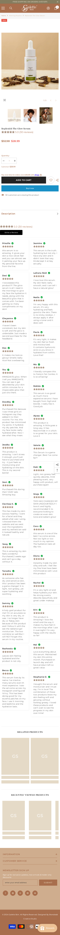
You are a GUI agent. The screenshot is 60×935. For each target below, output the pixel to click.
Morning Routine (15, 15)
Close (58, 2)
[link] (15, 777)
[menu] (3, 8)
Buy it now (30, 188)
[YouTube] (35, 893)
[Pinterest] (20, 893)
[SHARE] (56, 180)
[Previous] (50, 100)
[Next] (55, 100)
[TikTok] (27, 893)
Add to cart (24, 180)
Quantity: (5, 156)
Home (3, 15)
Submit (48, 882)
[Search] (11, 8)
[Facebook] (5, 893)
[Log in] (48, 8)
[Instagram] (12, 893)
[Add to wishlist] (50, 180)
